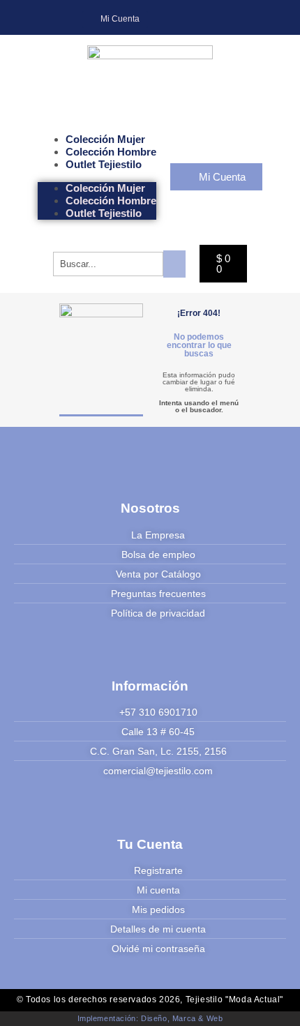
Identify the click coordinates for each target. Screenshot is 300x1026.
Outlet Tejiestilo (104, 164)
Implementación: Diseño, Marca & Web (150, 1018)
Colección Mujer (105, 139)
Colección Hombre (111, 152)
